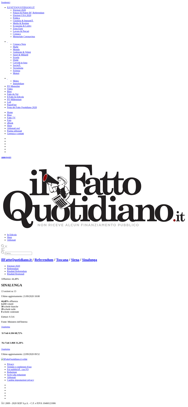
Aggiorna (5, 327)
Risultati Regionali (15, 274)
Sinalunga (89, 260)
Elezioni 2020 (13, 266)
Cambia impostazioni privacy (20, 380)
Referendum (44, 260)
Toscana (62, 260)
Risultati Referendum (17, 271)
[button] (94, 157)
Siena (75, 260)
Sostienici (5, 2)
